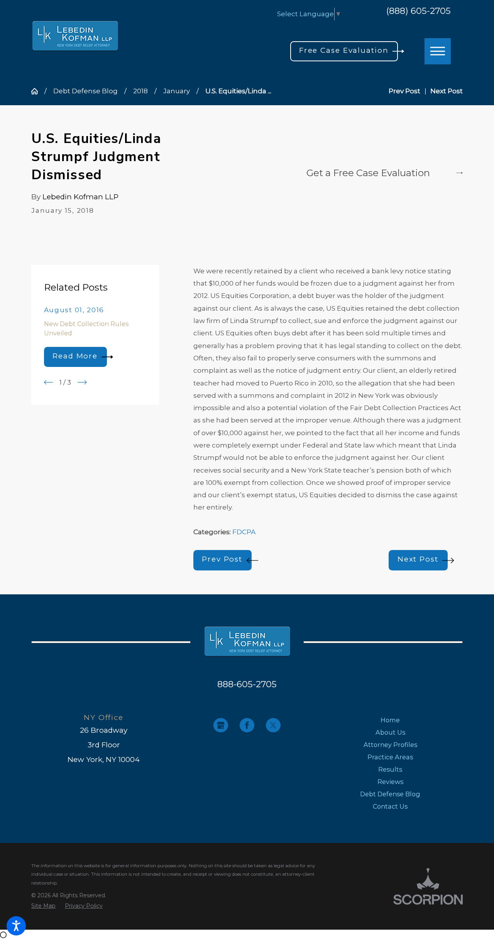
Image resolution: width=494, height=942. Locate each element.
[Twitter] (273, 725)
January (176, 91)
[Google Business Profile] (220, 725)
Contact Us (390, 806)
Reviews (390, 782)
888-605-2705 (247, 684)
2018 (140, 91)
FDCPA (243, 532)
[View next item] (82, 382)
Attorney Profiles (390, 745)
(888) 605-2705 (418, 11)
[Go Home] (37, 91)
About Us (390, 732)
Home (390, 720)
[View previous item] (48, 382)
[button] (16, 925)
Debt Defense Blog (85, 91)
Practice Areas (390, 757)
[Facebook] (247, 725)
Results (390, 769)
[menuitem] (390, 720)
